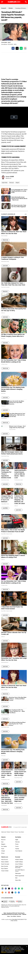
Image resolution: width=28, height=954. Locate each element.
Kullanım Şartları (19, 859)
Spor (2, 842)
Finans (16, 844)
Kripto (2, 848)
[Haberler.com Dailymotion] (19, 892)
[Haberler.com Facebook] (6, 888)
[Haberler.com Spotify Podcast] (22, 888)
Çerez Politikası (19, 864)
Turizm (17, 846)
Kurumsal (17, 857)
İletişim (12, 832)
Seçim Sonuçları (5, 864)
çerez (7, 948)
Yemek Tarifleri (4, 870)
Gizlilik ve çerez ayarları (6, 919)
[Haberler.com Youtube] (9, 892)
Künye (16, 832)
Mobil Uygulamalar (19, 875)
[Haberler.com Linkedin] (15, 888)
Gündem (11, 8)
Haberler (3, 837)
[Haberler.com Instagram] (12, 888)
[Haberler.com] (6, 827)
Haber (8, 916)
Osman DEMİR (10, 176)
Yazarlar (17, 848)
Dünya (2, 853)
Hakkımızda (3, 832)
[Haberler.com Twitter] (9, 888)
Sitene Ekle (18, 880)
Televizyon (11, 182)
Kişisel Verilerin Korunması (19, 867)
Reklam (8, 832)
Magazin (17, 182)
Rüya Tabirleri (4, 868)
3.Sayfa (3, 851)
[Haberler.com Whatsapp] (19, 888)
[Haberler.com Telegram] (15, 892)
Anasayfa (3, 8)
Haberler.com (4, 857)
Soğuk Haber (4, 182)
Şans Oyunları (4, 866)
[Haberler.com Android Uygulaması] (12, 901)
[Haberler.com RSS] (2, 892)
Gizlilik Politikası (19, 861)
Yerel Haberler (18, 851)
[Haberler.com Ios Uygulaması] (4, 901)
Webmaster (18, 873)
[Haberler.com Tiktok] (12, 892)
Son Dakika (4, 846)
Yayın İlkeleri (21, 832)
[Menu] (2, 2)
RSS (16, 878)
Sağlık (16, 839)
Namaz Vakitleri (5, 861)
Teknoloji (17, 842)
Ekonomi (3, 839)
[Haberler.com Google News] (2, 888)
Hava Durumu (4, 859)
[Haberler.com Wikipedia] (6, 892)
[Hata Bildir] (14, 919)
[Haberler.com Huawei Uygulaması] (19, 901)
